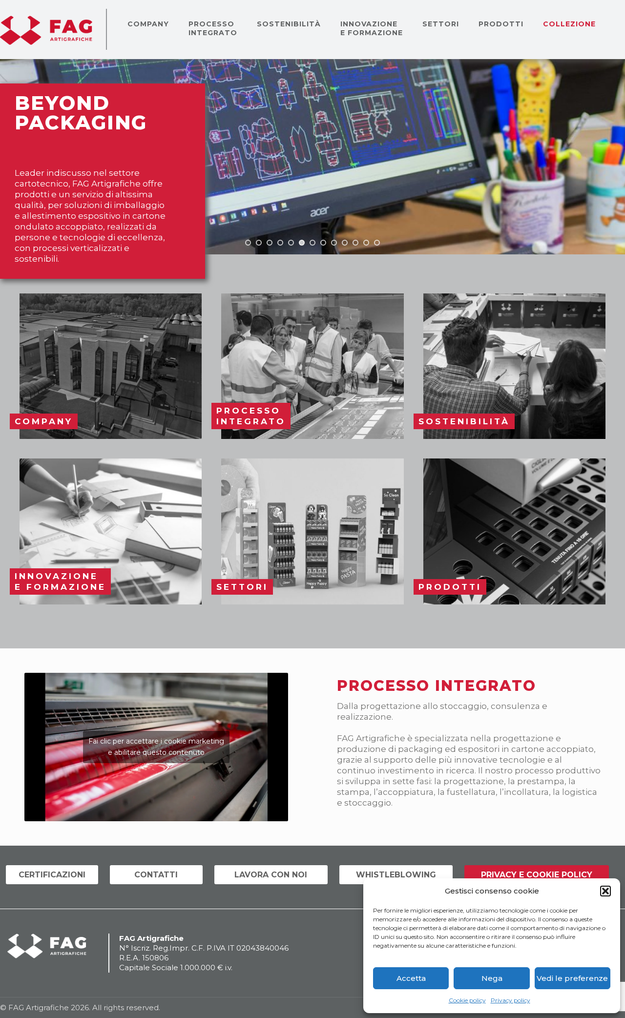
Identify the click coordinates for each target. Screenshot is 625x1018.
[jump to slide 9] (334, 243)
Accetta (411, 978)
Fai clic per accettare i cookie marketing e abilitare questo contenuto (156, 747)
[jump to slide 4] (280, 243)
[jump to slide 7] (312, 243)
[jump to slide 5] (291, 243)
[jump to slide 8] (323, 243)
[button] (605, 891)
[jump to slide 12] (366, 243)
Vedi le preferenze (572, 978)
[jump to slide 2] (259, 243)
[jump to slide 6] (302, 243)
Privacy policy (510, 1000)
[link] (111, 366)
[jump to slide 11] (355, 243)
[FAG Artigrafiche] (46, 29)
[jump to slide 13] (377, 243)
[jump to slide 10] (345, 243)
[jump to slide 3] (269, 243)
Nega (491, 978)
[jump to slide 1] (248, 243)
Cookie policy (467, 1000)
